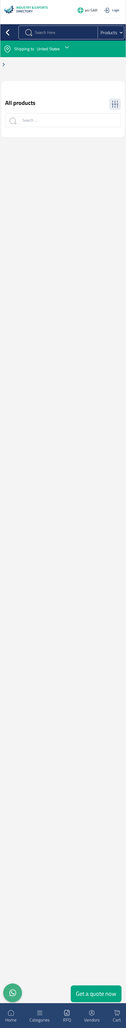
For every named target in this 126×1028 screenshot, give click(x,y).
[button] (63, 49)
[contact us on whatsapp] (12, 992)
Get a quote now (96, 993)
